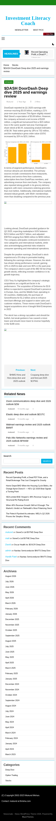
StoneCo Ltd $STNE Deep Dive (29, 532)
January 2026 (11, 614)
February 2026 (11, 608)
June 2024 (9, 716)
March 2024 (10, 733)
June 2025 (9, 652)
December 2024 (12, 684)
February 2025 (11, 673)
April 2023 (9, 749)
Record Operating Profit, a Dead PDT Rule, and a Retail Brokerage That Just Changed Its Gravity (40, 53)
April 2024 (9, 727)
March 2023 (10, 754)
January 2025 (11, 679)
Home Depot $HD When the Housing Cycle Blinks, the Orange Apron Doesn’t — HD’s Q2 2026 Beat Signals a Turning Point (29, 489)
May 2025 (9, 657)
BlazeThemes (27, 817)
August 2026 (10, 576)
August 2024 (10, 706)
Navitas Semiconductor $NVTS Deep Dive (32, 550)
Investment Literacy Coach (28, 20)
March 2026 (10, 603)
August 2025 (10, 641)
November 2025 (12, 625)
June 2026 (9, 587)
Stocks (9, 82)
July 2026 (9, 581)
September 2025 (12, 635)
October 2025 (11, 630)
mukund (10, 102)
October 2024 (11, 695)
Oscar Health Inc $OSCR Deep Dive (29, 544)
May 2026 (9, 592)
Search (7, 456)
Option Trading (11, 775)
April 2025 (9, 662)
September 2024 (12, 700)
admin (8, 550)
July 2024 (9, 711)
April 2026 (9, 598)
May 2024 (9, 722)
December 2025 (12, 619)
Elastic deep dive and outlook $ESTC (25, 414)
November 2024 (12, 689)
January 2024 (11, 743)
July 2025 (9, 646)
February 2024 (11, 738)
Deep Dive (9, 770)
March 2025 (10, 668)
